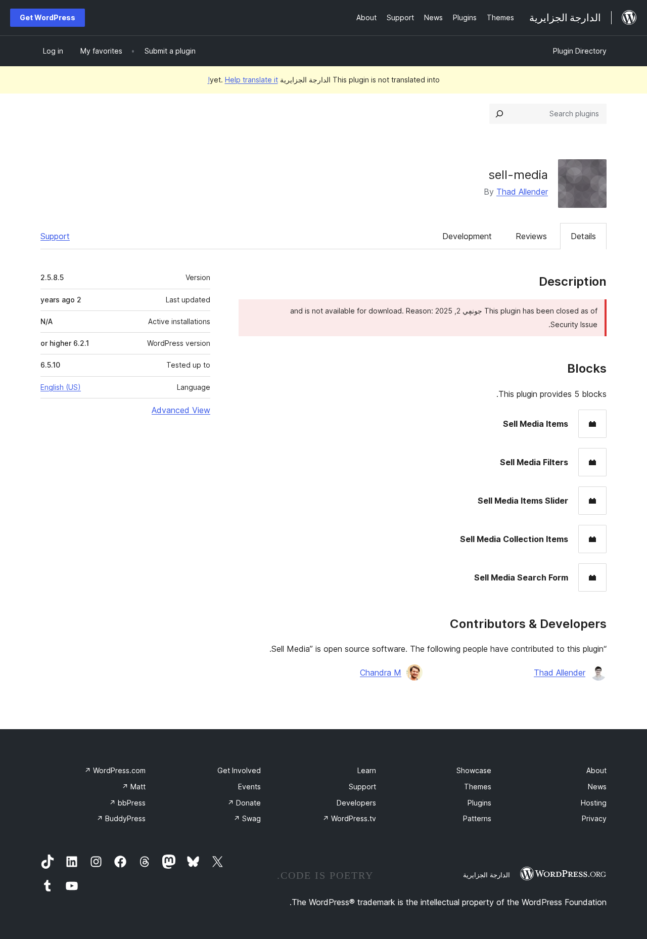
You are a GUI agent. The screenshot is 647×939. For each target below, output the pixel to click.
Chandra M (380, 672)
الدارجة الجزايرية (486, 875)
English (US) (60, 387)
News (597, 786)
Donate (244, 802)
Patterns (477, 818)
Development (467, 236)
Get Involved (239, 770)
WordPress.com (115, 770)
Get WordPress (47, 17)
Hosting (594, 802)
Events (249, 786)
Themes (477, 786)
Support (55, 236)
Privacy (594, 818)
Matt (134, 786)
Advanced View (181, 410)
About (596, 770)
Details (583, 236)
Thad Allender (522, 192)
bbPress (127, 802)
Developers (356, 802)
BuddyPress (121, 818)
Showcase (473, 770)
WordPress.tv (349, 818)
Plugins (479, 802)
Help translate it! (243, 79)
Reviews (531, 236)
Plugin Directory (580, 51)
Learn (366, 770)
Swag (247, 818)
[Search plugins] (499, 114)
